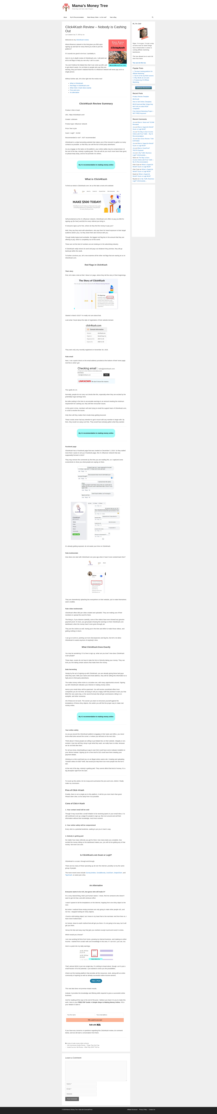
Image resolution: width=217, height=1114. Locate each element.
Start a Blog (113, 17)
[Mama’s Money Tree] (66, 7)
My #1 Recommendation (77, 17)
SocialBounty (101, 873)
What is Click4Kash (76, 83)
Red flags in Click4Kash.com (79, 85)
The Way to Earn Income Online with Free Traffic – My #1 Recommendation (143, 134)
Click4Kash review (82, 40)
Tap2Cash (68, 875)
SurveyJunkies (91, 873)
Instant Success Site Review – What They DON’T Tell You (83, 1047)
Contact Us (152, 1109)
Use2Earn (109, 873)
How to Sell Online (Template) (142, 102)
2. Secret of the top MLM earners (143, 76)
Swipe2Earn (118, 873)
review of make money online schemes (78, 1043)
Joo (134, 122)
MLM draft (136, 99)
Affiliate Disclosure (132, 1109)
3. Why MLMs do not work (141, 78)
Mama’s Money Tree (90, 5)
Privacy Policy (143, 1109)
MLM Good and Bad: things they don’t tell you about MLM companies (143, 106)
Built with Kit (95, 1024)
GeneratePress (88, 1109)
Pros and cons (75, 90)
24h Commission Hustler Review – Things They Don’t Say (83, 1045)
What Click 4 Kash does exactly (80, 88)
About (65, 17)
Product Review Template (141, 96)
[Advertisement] (143, 211)
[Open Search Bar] (152, 17)
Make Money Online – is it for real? (96, 17)
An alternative (74, 92)
